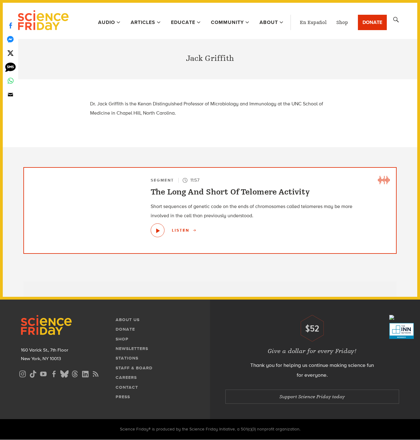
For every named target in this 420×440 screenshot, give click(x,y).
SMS (10, 67)
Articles (143, 22)
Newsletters (132, 348)
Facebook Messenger (10, 39)
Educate (183, 22)
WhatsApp (10, 81)
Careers (126, 377)
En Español (313, 22)
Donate (372, 22)
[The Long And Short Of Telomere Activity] (157, 230)
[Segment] (383, 180)
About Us (128, 319)
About (269, 22)
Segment (162, 180)
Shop (342, 22)
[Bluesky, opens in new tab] (64, 373)
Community (227, 22)
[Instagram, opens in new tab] (22, 373)
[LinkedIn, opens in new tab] (85, 373)
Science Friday (43, 21)
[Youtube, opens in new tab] (43, 373)
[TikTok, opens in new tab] (33, 373)
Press (123, 396)
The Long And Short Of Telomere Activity (230, 192)
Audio (106, 22)
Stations (127, 358)
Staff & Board (134, 368)
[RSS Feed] (95, 373)
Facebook (10, 25)
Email (10, 94)
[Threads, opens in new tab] (74, 373)
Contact (127, 387)
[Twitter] (10, 53)
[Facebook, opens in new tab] (53, 373)
